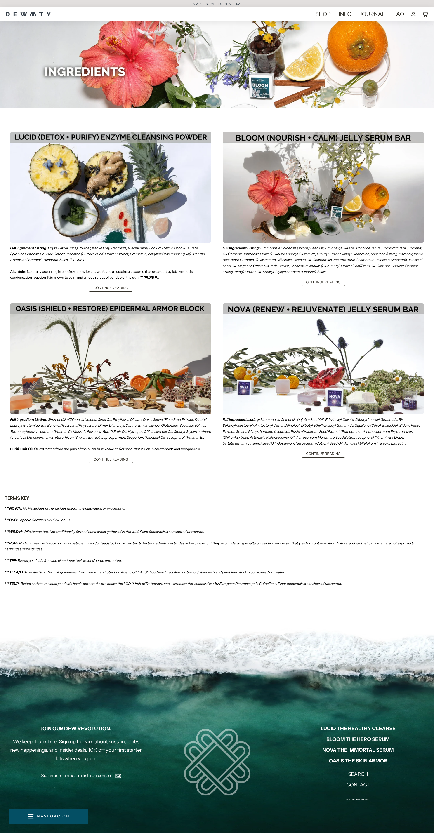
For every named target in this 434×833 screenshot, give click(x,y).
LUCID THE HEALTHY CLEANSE (358, 728)
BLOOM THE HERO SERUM (358, 739)
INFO (345, 14)
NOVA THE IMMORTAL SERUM (358, 750)
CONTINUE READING (111, 288)
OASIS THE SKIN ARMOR (358, 761)
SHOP (323, 14)
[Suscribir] (117, 775)
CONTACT (358, 785)
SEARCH (358, 774)
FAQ (398, 14)
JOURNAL (372, 14)
